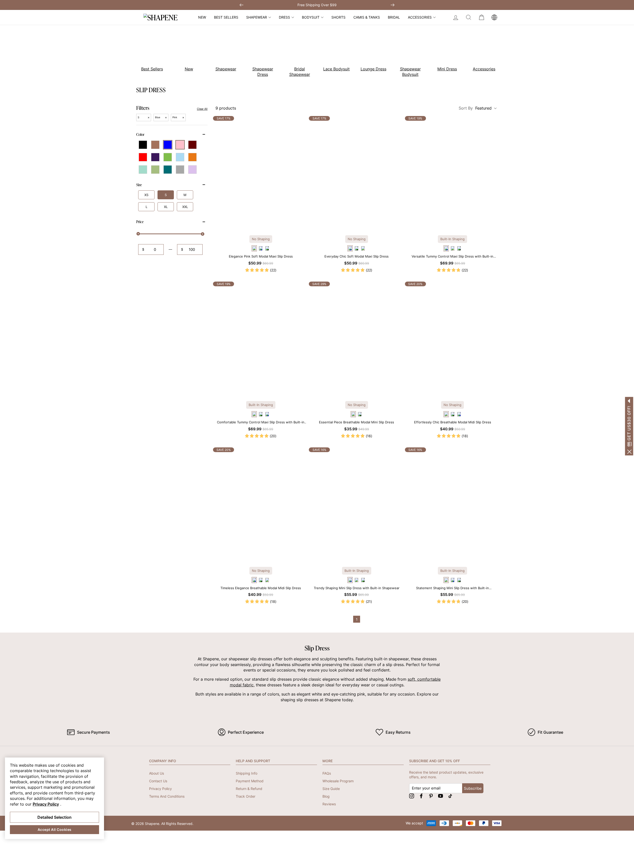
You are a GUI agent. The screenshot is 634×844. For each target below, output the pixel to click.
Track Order (245, 796)
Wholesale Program (338, 781)
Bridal (394, 17)
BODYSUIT (310, 17)
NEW (202, 17)
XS (146, 195)
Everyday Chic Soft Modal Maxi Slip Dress (356, 256)
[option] (149, 52)
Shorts (338, 17)
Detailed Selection (54, 817)
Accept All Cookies (55, 829)
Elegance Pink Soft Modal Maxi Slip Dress (261, 256)
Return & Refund (249, 788)
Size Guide (331, 788)
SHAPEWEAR (256, 17)
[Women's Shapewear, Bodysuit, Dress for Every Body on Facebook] (421, 795)
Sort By (475, 108)
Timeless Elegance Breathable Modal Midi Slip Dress (260, 588)
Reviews (329, 804)
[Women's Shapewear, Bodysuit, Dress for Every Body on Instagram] (411, 795)
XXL (185, 207)
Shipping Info (246, 773)
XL (166, 207)
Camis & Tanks (366, 17)
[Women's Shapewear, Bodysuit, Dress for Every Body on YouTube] (440, 795)
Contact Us (158, 781)
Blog (326, 796)
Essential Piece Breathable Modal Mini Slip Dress (356, 422)
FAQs (326, 773)
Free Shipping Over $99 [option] (317, 5)
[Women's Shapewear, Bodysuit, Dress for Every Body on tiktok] (450, 795)
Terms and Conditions (167, 796)
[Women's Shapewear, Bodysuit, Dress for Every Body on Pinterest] (430, 795)
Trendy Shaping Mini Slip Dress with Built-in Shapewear (356, 588)
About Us (156, 773)
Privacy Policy (160, 788)
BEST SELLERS (226, 17)
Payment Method (250, 781)
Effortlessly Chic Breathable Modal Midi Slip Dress (452, 422)
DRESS (284, 17)
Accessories (420, 17)
